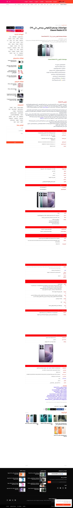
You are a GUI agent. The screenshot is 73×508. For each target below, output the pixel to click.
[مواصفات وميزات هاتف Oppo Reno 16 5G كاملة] (22, 485)
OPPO (18, 38)
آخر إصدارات (16, 118)
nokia (11, 40)
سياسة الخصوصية (13, 506)
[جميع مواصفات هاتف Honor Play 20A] (31, 418)
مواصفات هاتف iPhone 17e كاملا (12, 84)
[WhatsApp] (49, 409)
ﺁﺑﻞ (17, 116)
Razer (9, 51)
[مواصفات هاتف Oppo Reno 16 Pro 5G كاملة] (22, 480)
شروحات (26, 1)
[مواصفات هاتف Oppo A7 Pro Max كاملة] (22, 475)
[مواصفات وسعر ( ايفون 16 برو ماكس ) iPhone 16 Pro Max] (20, 96)
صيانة (15, 122)
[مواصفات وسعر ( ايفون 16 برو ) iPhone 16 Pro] (20, 101)
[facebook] (66, 488)
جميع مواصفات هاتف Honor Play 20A (31, 424)
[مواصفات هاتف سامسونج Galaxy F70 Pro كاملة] (20, 67)
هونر (38, 4)
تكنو (15, 4)
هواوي (42, 4)
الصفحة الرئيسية (64, 25)
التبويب (36, 1)
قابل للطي (21, 118)
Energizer (14, 47)
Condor (15, 46)
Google (11, 46)
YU (17, 53)
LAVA (18, 49)
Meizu (9, 44)
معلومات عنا (19, 506)
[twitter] (63, 488)
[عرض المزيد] (44, 409)
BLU (22, 46)
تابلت (9, 109)
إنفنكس (35, 4)
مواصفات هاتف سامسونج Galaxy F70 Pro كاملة (11, 66)
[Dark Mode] (10, 2)
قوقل (28, 4)
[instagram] (58, 488)
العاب (14, 116)
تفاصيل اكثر (66, 502)
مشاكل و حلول (20, 109)
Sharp (22, 51)
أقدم (26, 465)
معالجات (21, 120)
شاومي (51, 4)
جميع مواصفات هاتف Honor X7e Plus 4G (60, 436)
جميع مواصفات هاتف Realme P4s (46, 424)
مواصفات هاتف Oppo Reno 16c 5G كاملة (12, 489)
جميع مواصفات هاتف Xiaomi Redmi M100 (33, 489)
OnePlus (19, 4)
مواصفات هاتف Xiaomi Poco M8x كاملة (33, 474)
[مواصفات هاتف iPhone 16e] (20, 90)
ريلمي (23, 4)
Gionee (21, 49)
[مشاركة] (26, 33)
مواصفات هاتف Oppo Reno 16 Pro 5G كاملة (12, 479)
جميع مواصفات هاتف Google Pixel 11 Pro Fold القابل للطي (61, 424)
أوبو (47, 4)
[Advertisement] (36, 15)
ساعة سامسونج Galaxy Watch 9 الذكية (12, 61)
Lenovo (18, 42)
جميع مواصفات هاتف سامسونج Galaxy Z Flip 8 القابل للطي (11, 71)
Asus (14, 42)
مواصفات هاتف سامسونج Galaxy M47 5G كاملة (11, 76)
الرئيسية (55, 1)
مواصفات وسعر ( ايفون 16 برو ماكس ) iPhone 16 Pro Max (11, 95)
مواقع (17, 120)
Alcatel (17, 44)
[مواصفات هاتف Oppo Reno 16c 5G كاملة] (22, 490)
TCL (14, 49)
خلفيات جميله (14, 109)
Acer (14, 53)
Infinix (17, 40)
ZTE (25, 4)
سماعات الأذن (12, 120)
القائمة (41, 1)
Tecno (22, 42)
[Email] (46, 409)
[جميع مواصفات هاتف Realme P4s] (45, 418)
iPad (22, 47)
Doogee (13, 51)
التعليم (22, 122)
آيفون (54, 4)
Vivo (10, 37)
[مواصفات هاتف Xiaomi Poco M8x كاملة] (43, 475)
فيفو (45, 4)
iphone (13, 44)
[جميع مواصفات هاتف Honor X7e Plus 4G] (60, 430)
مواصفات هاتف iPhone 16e (12, 89)
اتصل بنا (7, 506)
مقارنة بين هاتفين (13, 113)
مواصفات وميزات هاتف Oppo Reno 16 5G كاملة (13, 484)
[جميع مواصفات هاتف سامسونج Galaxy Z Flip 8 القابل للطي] (20, 72)
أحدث (65, 465)
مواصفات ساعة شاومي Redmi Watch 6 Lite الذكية (33, 479)
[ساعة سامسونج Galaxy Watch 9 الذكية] (20, 62)
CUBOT (11, 53)
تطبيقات (30, 1)
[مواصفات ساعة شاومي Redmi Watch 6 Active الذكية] (43, 485)
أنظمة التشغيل (20, 113)
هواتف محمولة (49, 1)
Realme (10, 38)
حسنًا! (63, 504)
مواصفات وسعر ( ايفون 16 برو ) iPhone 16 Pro (11, 100)
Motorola (21, 40)
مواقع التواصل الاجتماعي (15, 114)
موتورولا (32, 4)
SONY (11, 42)
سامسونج (57, 4)
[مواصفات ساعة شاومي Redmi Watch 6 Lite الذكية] (43, 480)
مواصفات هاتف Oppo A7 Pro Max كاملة (13, 474)
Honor (14, 38)
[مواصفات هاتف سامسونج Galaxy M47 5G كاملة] (20, 77)
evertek (17, 51)
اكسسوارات (11, 118)
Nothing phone (20, 55)
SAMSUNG (14, 37)
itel (15, 55)
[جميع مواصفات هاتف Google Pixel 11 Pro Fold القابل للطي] (60, 418)
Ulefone (11, 49)
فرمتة (15, 107)
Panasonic (9, 47)
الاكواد (22, 114)
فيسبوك (10, 116)
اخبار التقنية (21, 116)
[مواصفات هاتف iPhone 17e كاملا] (20, 85)
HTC (19, 46)
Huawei (21, 38)
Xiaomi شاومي (56, 406)
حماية (18, 122)
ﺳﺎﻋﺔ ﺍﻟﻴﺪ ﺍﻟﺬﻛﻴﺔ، (20, 111)
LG (7, 40)
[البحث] (7, 2)
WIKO (19, 47)
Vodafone (21, 53)
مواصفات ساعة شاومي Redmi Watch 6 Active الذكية (33, 484)
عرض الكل (26, 412)
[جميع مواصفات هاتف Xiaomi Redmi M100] (43, 490)
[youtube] (60, 488)
